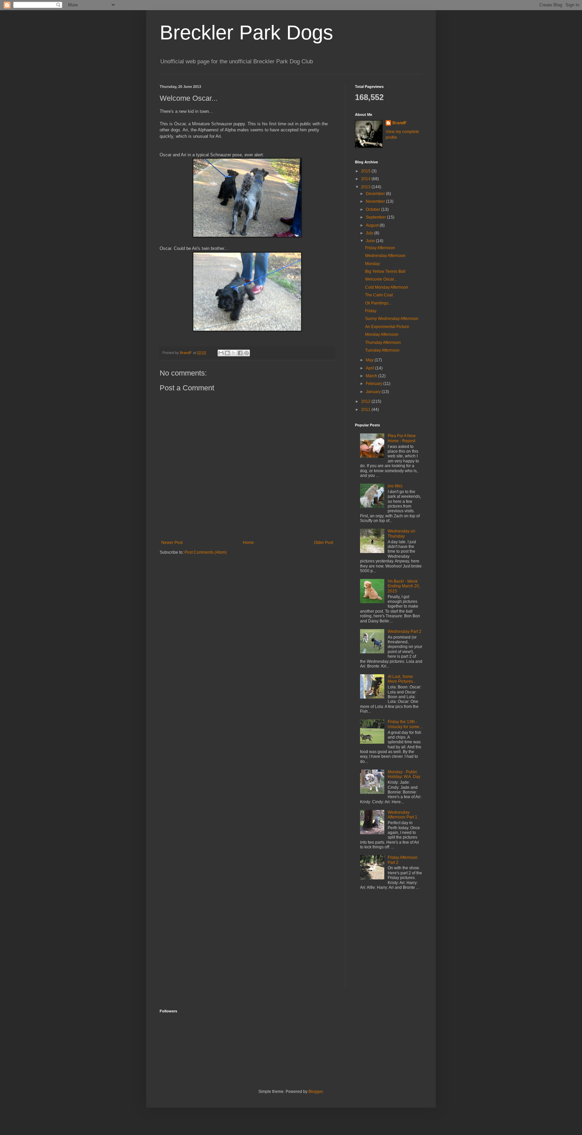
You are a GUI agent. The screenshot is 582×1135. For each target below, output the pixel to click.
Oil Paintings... (378, 303)
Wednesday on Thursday (401, 533)
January (374, 391)
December (376, 193)
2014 (366, 178)
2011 (366, 409)
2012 (366, 401)
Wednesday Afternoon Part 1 (402, 814)
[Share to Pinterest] (246, 353)
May (370, 360)
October (373, 209)
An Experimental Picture (387, 326)
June (371, 240)
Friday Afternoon (380, 248)
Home (248, 542)
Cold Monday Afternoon (386, 287)
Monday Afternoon (381, 334)
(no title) (395, 486)
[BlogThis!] (227, 353)
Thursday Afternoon (383, 342)
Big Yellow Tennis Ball (385, 271)
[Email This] (221, 353)
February (374, 383)
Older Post (323, 542)
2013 (366, 187)
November (376, 201)
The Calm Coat (379, 295)
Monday (372, 263)
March (372, 376)
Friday (371, 311)
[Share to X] (233, 353)
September (376, 217)
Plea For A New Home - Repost (402, 438)
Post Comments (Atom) (206, 552)
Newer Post (172, 542)
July (370, 233)
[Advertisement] (397, 945)
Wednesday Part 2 (404, 631)
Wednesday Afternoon (385, 255)
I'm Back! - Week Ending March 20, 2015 (404, 586)
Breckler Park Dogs (246, 32)
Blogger (316, 1091)
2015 (366, 171)
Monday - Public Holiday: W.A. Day (404, 774)
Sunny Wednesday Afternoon (391, 318)
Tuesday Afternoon (382, 350)
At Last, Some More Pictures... (402, 679)
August (373, 225)
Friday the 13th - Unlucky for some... (405, 724)
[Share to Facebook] (240, 353)
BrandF (399, 123)
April (370, 368)
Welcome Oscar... (381, 279)
